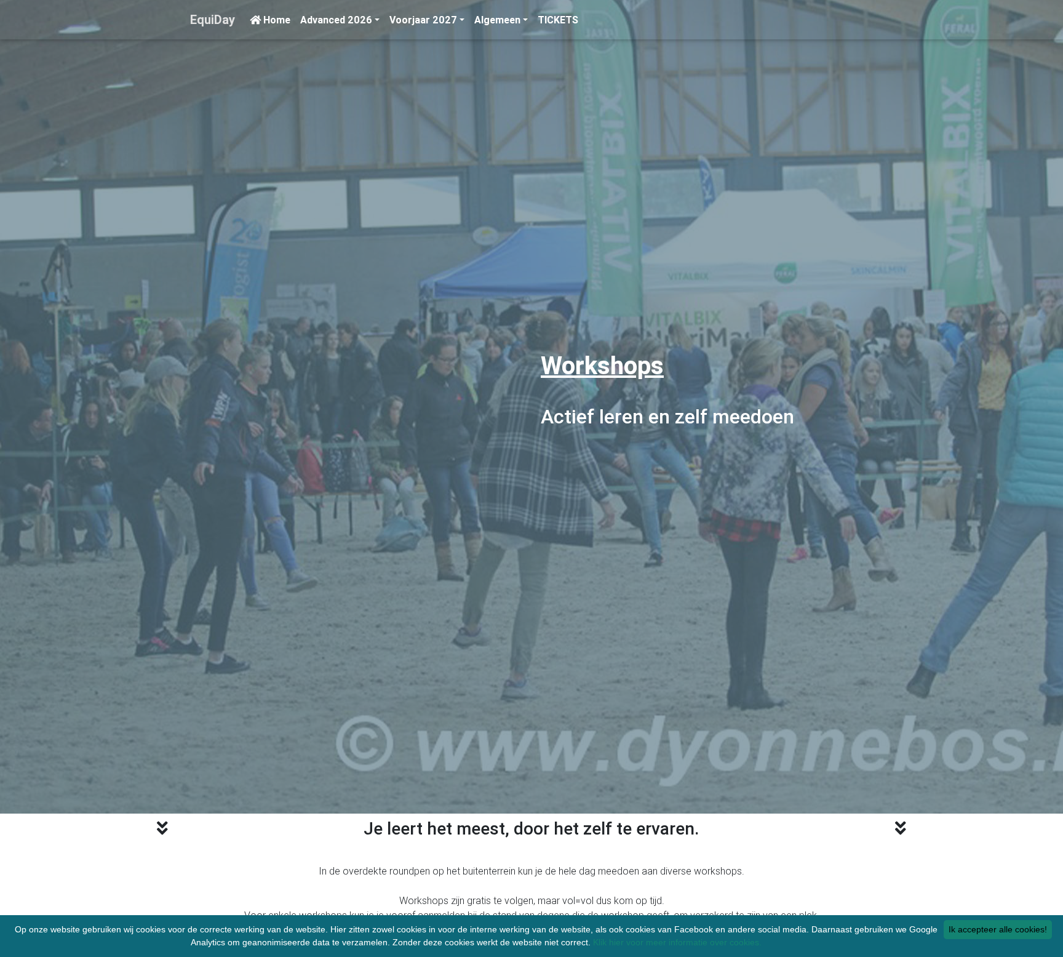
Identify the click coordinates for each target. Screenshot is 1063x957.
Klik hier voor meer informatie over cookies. (677, 942)
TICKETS (558, 20)
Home (275, 20)
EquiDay (212, 19)
